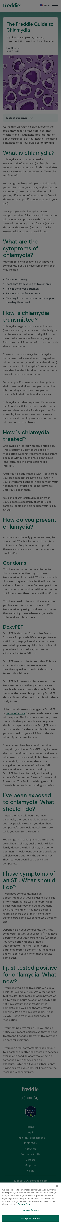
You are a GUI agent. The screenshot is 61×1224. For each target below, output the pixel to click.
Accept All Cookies (30, 1218)
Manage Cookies (31, 1210)
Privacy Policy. (25, 1204)
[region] (30, 1203)
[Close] (57, 1186)
